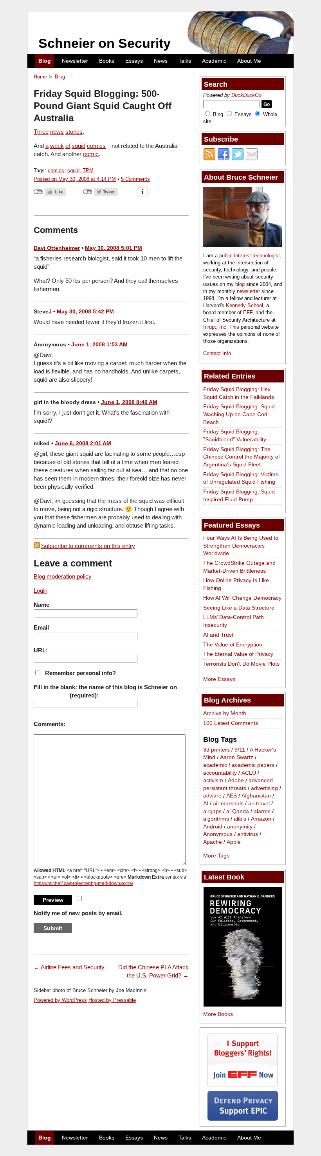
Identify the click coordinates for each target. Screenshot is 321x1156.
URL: (41, 650)
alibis (240, 819)
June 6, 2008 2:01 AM (83, 443)
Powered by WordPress (60, 1000)
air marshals (228, 803)
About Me (249, 61)
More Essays (219, 679)
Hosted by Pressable (112, 1000)
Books (106, 61)
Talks (185, 61)
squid (78, 145)
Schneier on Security (104, 43)
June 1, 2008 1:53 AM (99, 344)
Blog (44, 61)
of (67, 145)
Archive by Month (224, 713)
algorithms (216, 819)
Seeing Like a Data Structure (238, 607)
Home (40, 77)
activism (213, 780)
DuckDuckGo (246, 95)
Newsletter (75, 61)
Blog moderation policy (63, 576)
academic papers (253, 765)
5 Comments (135, 179)
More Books (218, 1014)
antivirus (247, 834)
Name (41, 604)
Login (40, 590)
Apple (234, 842)
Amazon (261, 819)
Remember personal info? (80, 673)
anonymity (239, 826)
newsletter (248, 291)
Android (212, 826)
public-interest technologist (249, 256)
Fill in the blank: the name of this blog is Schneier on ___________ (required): (105, 691)
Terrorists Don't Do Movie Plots (241, 664)
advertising (264, 788)
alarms (262, 811)
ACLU (249, 773)
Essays (134, 61)
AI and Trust (218, 635)
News (161, 61)
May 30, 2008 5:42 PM (85, 311)
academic (215, 765)
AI (205, 803)
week (57, 145)
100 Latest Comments (230, 723)
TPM (88, 170)
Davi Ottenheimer (57, 248)
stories (74, 131)
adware (212, 796)
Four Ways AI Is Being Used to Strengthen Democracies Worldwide (240, 545)
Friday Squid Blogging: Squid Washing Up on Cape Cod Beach (239, 414)
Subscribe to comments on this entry (88, 546)
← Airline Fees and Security (69, 967)
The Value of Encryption (232, 644)
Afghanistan (256, 796)
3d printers (216, 749)
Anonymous (218, 834)
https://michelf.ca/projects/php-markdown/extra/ (83, 883)
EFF (247, 312)
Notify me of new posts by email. (78, 913)
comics (96, 145)
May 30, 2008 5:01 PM (113, 248)
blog (240, 284)
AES (231, 796)
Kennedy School (244, 305)
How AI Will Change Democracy (242, 598)
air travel (259, 803)
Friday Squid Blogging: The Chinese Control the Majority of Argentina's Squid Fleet (241, 457)
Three (41, 131)
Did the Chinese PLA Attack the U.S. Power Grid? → (153, 971)
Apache (212, 842)
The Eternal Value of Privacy (238, 654)
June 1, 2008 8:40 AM (129, 402)
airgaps (212, 811)
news (57, 131)
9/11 (239, 749)
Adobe (236, 780)
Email (41, 627)
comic (91, 154)
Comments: (49, 724)
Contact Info (217, 353)
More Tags (216, 855)
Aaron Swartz (236, 757)
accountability (220, 773)
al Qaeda (237, 811)
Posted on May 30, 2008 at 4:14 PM (75, 179)
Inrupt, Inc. (215, 327)
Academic (214, 61)
